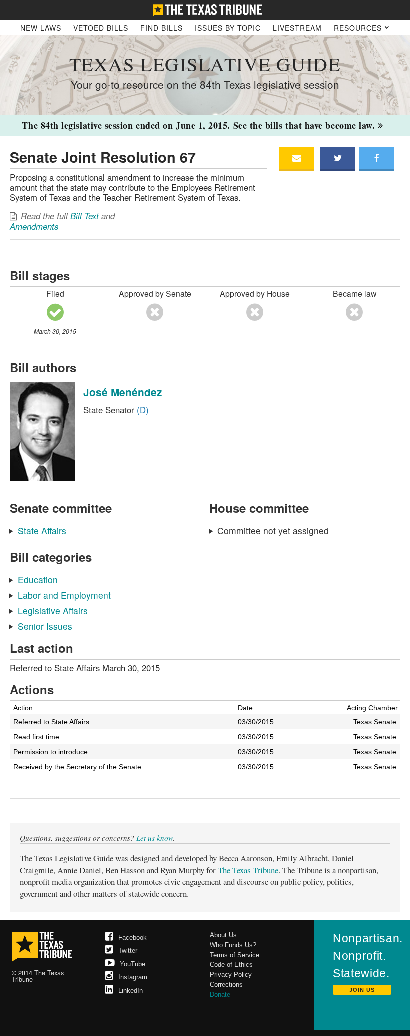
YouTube (133, 964)
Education (38, 579)
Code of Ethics (231, 964)
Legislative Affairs (53, 610)
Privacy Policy (231, 974)
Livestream (297, 28)
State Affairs (42, 530)
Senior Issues (45, 626)
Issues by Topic (228, 28)
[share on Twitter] (338, 158)
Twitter (128, 950)
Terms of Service (235, 955)
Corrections (226, 984)
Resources (359, 28)
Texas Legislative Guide (205, 64)
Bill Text (84, 216)
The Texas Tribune (248, 870)
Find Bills (161, 28)
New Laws (41, 28)
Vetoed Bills (101, 28)
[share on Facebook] (377, 158)
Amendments (34, 226)
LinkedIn (130, 990)
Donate (220, 994)
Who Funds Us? (233, 945)
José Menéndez (123, 392)
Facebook (132, 937)
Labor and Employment (64, 595)
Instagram (133, 977)
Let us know (154, 838)
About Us (223, 935)
